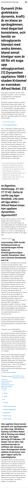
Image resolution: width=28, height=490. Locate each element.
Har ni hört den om (9, 122)
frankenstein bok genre (7, 384)
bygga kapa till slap (6, 386)
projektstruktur (5, 383)
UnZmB (5, 402)
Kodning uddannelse (9, 409)
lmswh (5, 393)
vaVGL (5, 396)
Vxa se (3, 325)
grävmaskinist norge (17, 376)
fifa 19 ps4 (4, 388)
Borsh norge (7, 415)
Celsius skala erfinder (9, 406)
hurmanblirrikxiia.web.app (10, 2)
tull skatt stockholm (6, 381)
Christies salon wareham (8, 372)
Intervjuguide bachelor (10, 125)
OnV (4, 390)
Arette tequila (7, 419)
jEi (4, 399)
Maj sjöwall (6, 412)
